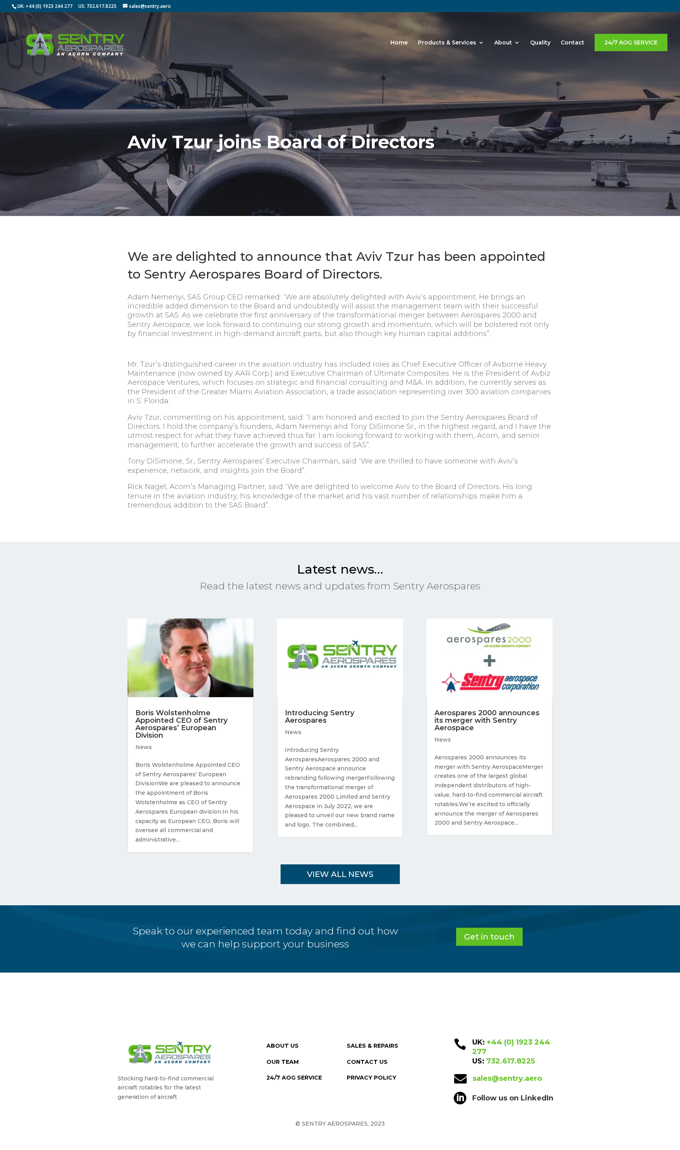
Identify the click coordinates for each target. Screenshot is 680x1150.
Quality (540, 43)
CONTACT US (367, 1061)
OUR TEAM (282, 1061)
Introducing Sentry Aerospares (319, 717)
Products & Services (447, 43)
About (503, 43)
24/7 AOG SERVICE (631, 42)
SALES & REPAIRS (372, 1045)
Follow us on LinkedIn (512, 1098)
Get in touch (489, 936)
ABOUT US (282, 1045)
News (143, 747)
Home (399, 43)
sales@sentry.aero (507, 1078)
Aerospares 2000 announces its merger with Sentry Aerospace (487, 720)
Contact (572, 43)
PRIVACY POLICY (371, 1077)
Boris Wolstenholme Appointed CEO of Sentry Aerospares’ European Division (181, 724)
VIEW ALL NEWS (340, 874)
